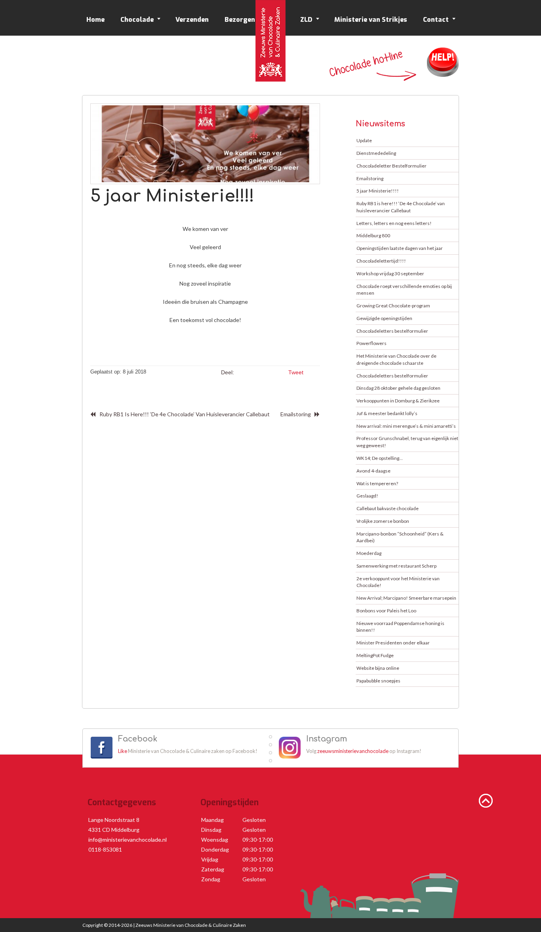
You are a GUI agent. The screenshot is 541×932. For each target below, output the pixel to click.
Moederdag (368, 553)
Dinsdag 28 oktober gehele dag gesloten (398, 388)
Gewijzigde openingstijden (384, 318)
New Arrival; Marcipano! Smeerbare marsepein (406, 598)
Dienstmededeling (376, 153)
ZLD (306, 19)
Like (122, 751)
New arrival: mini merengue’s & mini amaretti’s (406, 426)
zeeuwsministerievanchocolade (353, 751)
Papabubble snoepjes (378, 681)
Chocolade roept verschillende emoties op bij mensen (404, 289)
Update (364, 140)
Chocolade (137, 19)
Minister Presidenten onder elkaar (393, 643)
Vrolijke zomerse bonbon (382, 521)
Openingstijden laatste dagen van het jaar (399, 248)
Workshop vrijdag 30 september (390, 273)
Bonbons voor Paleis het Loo (386, 611)
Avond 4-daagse (373, 471)
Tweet (295, 372)
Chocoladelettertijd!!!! (381, 261)
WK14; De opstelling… (379, 458)
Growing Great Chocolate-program (393, 306)
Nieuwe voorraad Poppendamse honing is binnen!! (400, 626)
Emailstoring (295, 414)
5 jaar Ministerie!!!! (377, 191)
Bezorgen (240, 19)
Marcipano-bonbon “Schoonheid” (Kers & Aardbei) (400, 537)
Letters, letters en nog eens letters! (394, 223)
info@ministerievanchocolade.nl (127, 839)
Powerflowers (371, 343)
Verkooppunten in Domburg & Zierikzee (398, 401)
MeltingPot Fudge (375, 655)
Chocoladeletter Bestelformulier (391, 166)
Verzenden (192, 19)
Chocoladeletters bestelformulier (392, 331)
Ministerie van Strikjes (370, 19)
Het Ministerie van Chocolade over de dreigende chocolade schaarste (396, 359)
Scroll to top (486, 801)
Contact (436, 19)
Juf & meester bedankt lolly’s (386, 413)
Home (95, 19)
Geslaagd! (367, 496)
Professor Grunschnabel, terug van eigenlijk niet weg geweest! (407, 441)
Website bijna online (377, 668)
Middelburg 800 (373, 235)
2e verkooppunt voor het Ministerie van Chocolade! (398, 582)
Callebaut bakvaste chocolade (387, 508)
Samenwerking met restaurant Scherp (396, 566)
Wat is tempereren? (377, 483)
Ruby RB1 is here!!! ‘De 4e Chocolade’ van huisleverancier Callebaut (184, 414)
